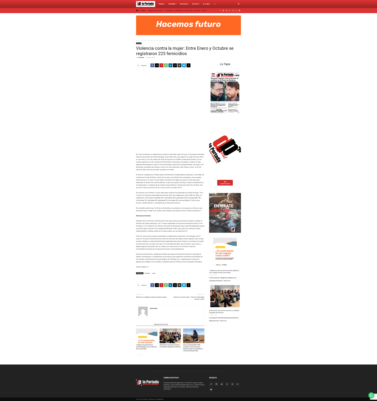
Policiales (184, 4)
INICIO (203, 10)
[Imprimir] (179, 65)
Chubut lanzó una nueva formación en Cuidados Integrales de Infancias (224, 311)
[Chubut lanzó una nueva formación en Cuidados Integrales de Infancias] (170, 335)
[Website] (233, 10)
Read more (227, 281)
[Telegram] (184, 65)
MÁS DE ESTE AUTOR (161, 324)
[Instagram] (223, 10)
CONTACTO (197, 10)
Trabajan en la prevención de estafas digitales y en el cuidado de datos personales (146, 346)
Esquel (161, 4)
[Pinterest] (161, 65)
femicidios (147, 273)
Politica (195, 4)
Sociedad (171, 4)
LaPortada (141, 57)
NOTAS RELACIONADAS (144, 324)
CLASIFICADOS (169, 10)
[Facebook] (220, 10)
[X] (229, 10)
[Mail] (226, 10)
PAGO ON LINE (188, 10)
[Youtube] (239, 10)
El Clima (206, 4)
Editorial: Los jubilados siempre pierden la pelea (151, 297)
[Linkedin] (170, 65)
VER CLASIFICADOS (225, 183)
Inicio (137, 40)
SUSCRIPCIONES (179, 10)
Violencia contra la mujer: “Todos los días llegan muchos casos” (188, 298)
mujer (153, 273)
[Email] (175, 65)
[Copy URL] (188, 65)
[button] (238, 4)
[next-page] (140, 354)
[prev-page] (137, 354)
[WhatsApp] (236, 10)
